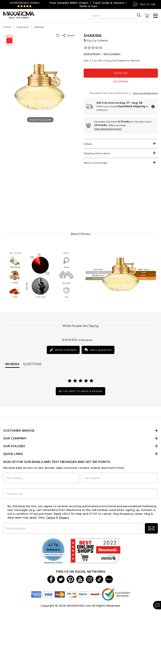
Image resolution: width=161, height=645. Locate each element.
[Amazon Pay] (95, 594)
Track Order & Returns (109, 2)
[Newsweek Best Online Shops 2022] (95, 551)
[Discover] (71, 594)
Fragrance (22, 27)
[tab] (121, 144)
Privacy (64, 517)
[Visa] (48, 594)
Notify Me (121, 73)
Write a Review (92, 53)
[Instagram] (89, 579)
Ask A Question (112, 53)
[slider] (80, 201)
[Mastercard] (60, 594)
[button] (58, 35)
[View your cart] (147, 15)
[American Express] (36, 594)
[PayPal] (83, 594)
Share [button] (70, 35)
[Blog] (109, 579)
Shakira (92, 35)
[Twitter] (61, 579)
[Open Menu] (155, 15)
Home (6, 27)
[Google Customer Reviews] (116, 594)
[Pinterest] (70, 579)
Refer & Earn (88, 6)
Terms (50, 517)
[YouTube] (80, 579)
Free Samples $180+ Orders (68, 2)
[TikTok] (99, 579)
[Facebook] (51, 579)
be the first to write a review (80, 391)
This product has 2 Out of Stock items (109, 93)
